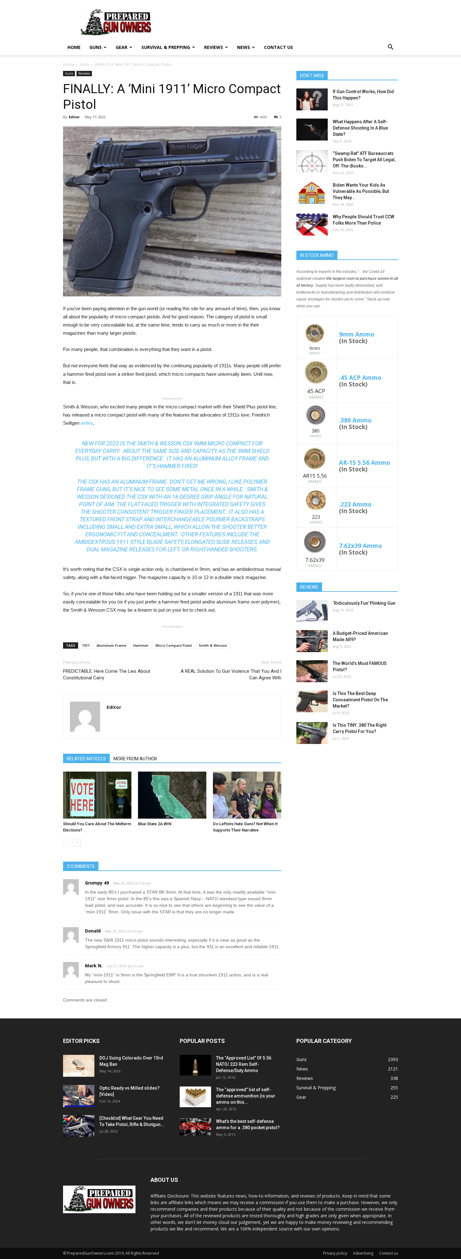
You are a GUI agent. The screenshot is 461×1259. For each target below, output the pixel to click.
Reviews (213, 47)
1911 (86, 645)
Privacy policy (335, 1253)
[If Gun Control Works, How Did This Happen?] (312, 99)
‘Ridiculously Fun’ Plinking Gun (364, 603)
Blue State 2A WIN (154, 823)
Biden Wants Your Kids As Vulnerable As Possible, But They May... (361, 191)
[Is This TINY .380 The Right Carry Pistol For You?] (312, 733)
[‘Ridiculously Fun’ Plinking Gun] (312, 611)
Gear (121, 47)
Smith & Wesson (213, 645)
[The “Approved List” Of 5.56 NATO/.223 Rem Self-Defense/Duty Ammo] (195, 1065)
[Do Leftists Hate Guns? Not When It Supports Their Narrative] (247, 795)
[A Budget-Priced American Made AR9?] (312, 641)
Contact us (278, 47)
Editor (74, 116)
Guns (95, 47)
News (243, 47)
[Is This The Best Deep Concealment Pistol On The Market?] (312, 701)
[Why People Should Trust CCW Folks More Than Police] (312, 225)
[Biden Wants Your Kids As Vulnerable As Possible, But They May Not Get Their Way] (312, 193)
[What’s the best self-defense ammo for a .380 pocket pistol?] (195, 1127)
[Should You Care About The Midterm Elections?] (97, 795)
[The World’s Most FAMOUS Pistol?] (312, 671)
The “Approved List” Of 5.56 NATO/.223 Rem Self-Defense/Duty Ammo (243, 1064)
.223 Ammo (355, 504)
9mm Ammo (356, 334)
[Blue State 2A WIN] (172, 795)
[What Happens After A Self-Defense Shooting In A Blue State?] (312, 130)
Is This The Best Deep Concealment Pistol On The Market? (360, 700)
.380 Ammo (355, 420)
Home (74, 47)
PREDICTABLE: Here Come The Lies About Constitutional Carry (106, 674)
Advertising (363, 1253)
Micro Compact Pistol (174, 645)
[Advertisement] (347, 798)
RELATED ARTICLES (86, 758)
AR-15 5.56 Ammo (364, 462)
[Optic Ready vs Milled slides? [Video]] (78, 1096)
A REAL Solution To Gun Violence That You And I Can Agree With (231, 674)
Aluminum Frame (111, 645)
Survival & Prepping (165, 47)
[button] (390, 48)
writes (87, 423)
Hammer (141, 645)
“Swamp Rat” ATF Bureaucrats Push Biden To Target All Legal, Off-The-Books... (364, 159)
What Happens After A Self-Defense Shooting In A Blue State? (360, 128)
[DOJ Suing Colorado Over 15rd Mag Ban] (78, 1066)
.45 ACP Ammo (360, 377)
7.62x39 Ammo (360, 546)
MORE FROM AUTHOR (135, 758)
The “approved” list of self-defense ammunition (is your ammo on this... (245, 1096)
